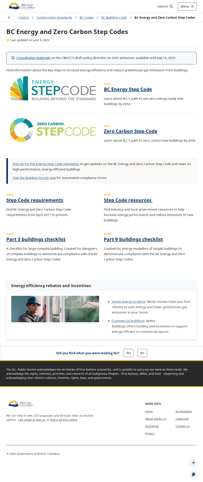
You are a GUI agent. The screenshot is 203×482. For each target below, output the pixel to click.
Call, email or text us (31, 420)
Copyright (182, 419)
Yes (128, 353)
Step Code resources (127, 200)
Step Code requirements (34, 200)
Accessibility (184, 411)
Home (149, 411)
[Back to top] (193, 462)
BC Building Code (114, 17)
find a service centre (63, 420)
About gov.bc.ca (155, 419)
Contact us (183, 426)
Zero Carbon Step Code (130, 131)
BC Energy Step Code (128, 89)
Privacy (149, 433)
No (142, 353)
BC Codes (87, 17)
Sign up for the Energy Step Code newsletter (46, 164)
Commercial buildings (128, 321)
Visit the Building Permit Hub (34, 178)
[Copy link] (193, 474)
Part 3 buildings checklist (35, 239)
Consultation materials (33, 58)
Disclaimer (152, 426)
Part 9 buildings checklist (133, 239)
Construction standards (54, 17)
